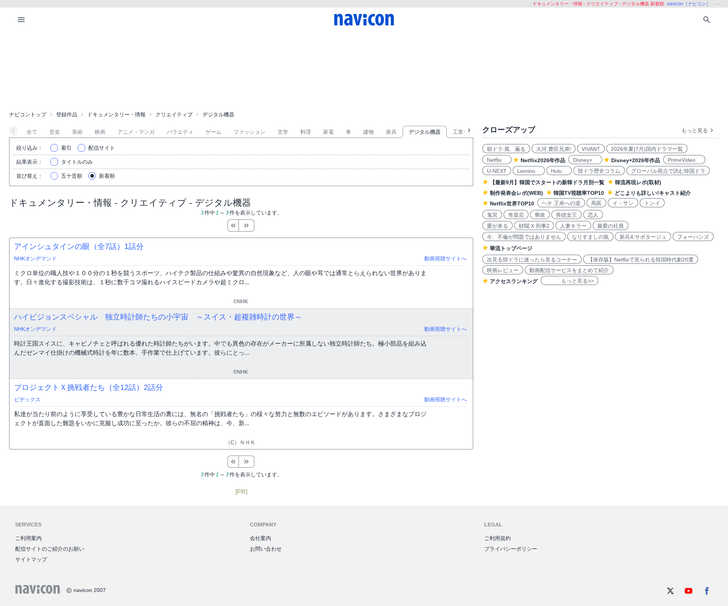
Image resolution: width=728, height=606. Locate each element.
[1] (233, 225)
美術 (77, 132)
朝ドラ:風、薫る (506, 149)
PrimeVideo (684, 160)
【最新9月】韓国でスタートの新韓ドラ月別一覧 (547, 182)
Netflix (497, 160)
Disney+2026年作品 (635, 160)
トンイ (652, 203)
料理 (305, 132)
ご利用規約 (497, 538)
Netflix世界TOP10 (512, 203)
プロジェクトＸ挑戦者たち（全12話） (88, 387)
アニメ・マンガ (136, 132)
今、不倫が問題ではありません (524, 237)
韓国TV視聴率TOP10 (579, 193)
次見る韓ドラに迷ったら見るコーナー (532, 260)
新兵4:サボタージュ (643, 237)
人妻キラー (573, 226)
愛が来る (497, 226)
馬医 (596, 203)
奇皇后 (516, 215)
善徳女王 (566, 215)
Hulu (559, 171)
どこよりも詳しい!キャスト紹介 (653, 193)
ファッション (249, 132)
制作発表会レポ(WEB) (516, 193)
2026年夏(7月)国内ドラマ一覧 (647, 149)
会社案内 (260, 538)
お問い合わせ (266, 549)
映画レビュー (503, 270)
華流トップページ (511, 248)
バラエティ (180, 132)
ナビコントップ (27, 114)
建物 (368, 132)
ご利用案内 (28, 538)
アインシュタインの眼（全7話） (79, 246)
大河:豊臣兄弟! (553, 149)
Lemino (528, 171)
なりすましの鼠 (590, 237)
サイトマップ (31, 559)
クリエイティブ (174, 114)
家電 (328, 132)
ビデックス (27, 399)
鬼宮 (492, 215)
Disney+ (585, 160)
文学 (283, 132)
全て (32, 132)
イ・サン (623, 203)
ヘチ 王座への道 (561, 203)
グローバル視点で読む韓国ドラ (668, 171)
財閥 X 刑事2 (534, 226)
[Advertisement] (364, 70)
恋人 (593, 215)
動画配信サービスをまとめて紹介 (569, 270)
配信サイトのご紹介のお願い (49, 549)
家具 (391, 132)
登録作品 (66, 114)
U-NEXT (497, 171)
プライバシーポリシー (510, 549)
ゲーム (213, 132)
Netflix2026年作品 (543, 160)
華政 (540, 215)
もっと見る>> (569, 281)
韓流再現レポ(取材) (638, 182)
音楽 (54, 132)
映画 (100, 132)
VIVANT (591, 149)
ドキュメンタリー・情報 (116, 114)
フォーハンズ (693, 237)
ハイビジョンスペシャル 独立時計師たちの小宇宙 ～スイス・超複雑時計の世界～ (158, 317)
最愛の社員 (610, 226)
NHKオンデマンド (35, 258)
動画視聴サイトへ (445, 258)
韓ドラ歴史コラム (599, 171)
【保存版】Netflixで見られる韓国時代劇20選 (640, 260)
